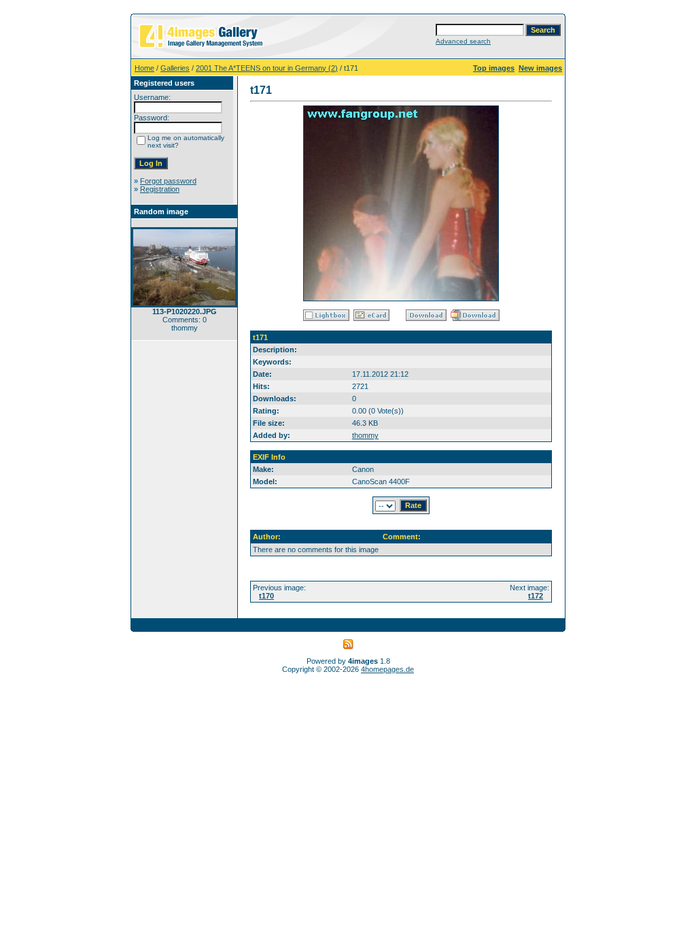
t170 (266, 596)
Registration (159, 189)
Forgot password (168, 181)
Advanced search (463, 41)
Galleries (175, 68)
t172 (535, 596)
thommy (365, 435)
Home (144, 68)
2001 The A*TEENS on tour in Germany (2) (267, 68)
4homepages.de (387, 669)
